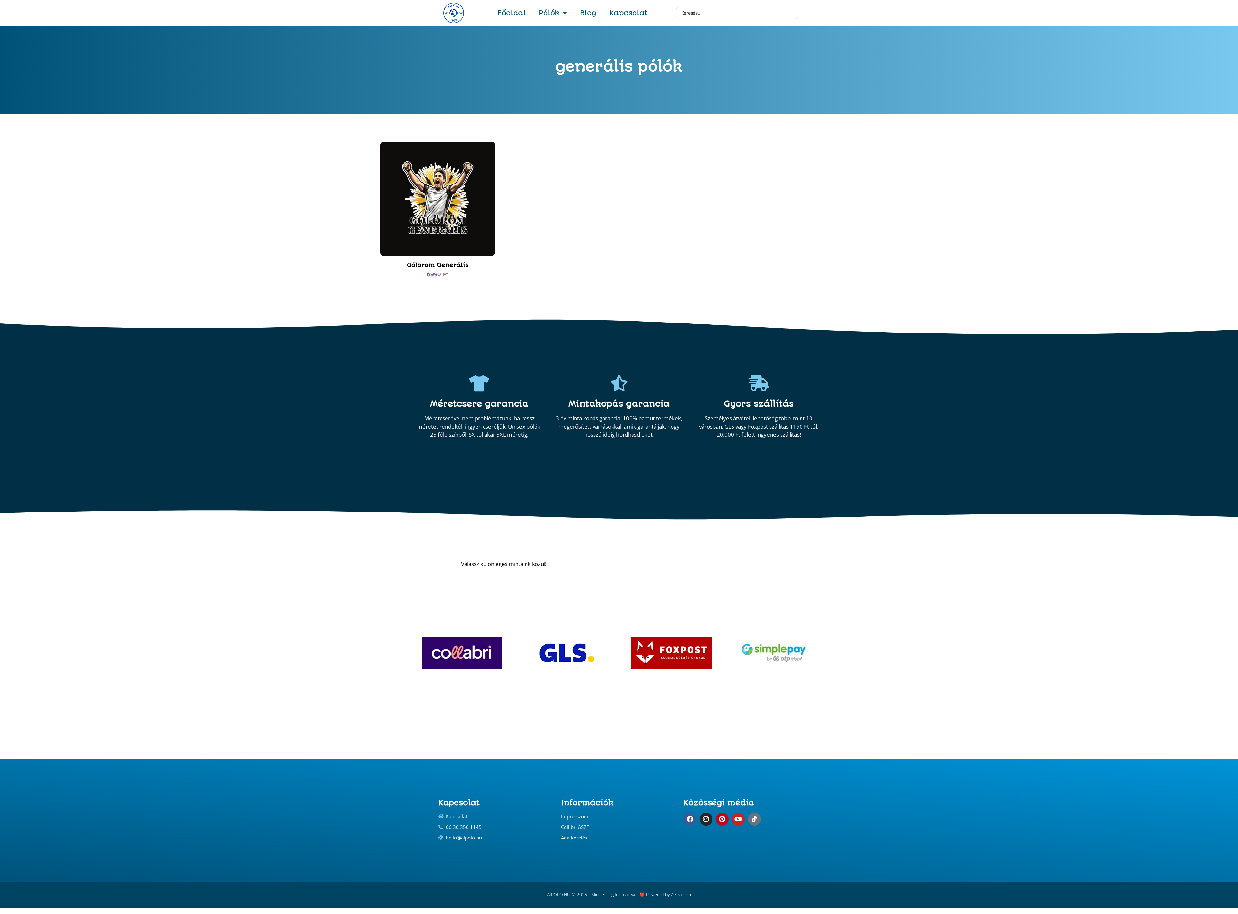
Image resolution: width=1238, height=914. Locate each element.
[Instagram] (706, 819)
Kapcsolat (628, 13)
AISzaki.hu (681, 894)
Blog (588, 13)
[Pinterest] (722, 819)
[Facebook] (689, 819)
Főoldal (511, 13)
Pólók (549, 13)
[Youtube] (738, 819)
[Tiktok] (754, 819)
